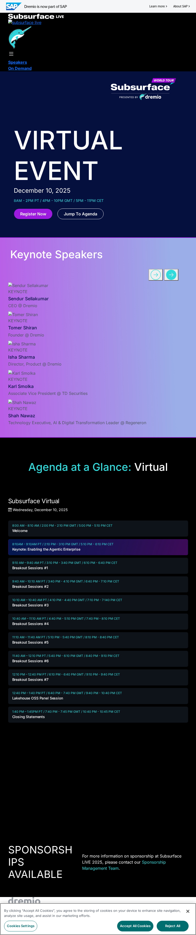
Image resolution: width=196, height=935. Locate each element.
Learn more (157, 6)
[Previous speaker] (156, 275)
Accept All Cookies (135, 926)
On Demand (20, 68)
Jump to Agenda (80, 213)
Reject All (172, 926)
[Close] (187, 911)
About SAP (180, 6)
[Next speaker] (171, 275)
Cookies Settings (20, 926)
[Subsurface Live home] (36, 15)
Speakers (17, 62)
